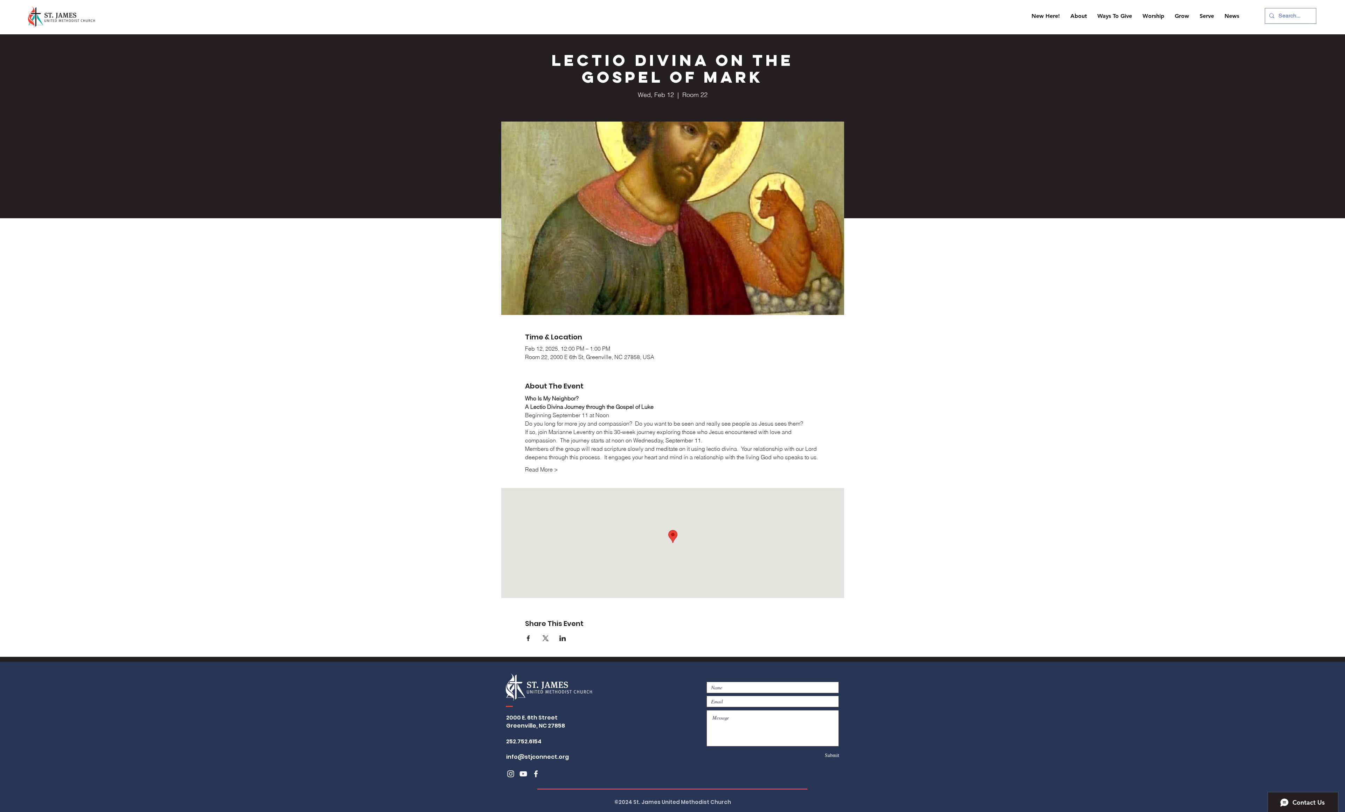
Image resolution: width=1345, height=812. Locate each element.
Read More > (541, 469)
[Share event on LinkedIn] (562, 638)
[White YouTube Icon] (523, 773)
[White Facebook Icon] (535, 773)
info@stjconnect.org (537, 757)
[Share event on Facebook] (528, 638)
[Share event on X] (545, 638)
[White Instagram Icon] (510, 773)
